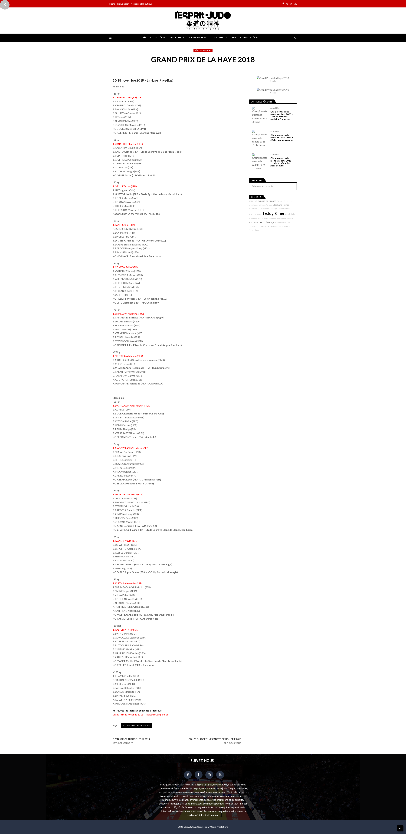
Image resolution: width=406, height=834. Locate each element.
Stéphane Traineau (257, 218)
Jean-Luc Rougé (255, 214)
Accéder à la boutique (141, 3)
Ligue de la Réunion (265, 208)
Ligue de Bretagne (284, 201)
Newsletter (123, 3)
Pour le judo (290, 214)
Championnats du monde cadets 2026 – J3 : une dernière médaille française (281, 115)
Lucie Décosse (287, 218)
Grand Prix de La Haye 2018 (138, 725)
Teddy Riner (273, 213)
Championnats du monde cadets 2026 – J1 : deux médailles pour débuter (281, 162)
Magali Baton (254, 230)
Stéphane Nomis (281, 204)
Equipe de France (267, 200)
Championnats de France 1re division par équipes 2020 (270, 226)
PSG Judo (254, 222)
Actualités (155, 37)
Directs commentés (243, 37)
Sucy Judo (253, 208)
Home (112, 3)
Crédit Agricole (266, 205)
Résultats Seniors (203, 50)
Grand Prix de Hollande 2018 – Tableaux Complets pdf (141, 714)
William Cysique (283, 223)
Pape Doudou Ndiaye (281, 208)
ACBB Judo (253, 201)
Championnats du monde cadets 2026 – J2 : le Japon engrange (281, 137)
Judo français (268, 222)
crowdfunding (254, 205)
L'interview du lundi (273, 218)
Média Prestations (219, 826)
